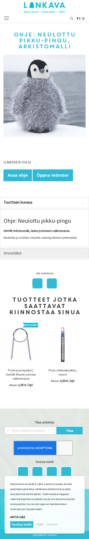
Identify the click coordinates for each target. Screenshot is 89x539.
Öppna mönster (53, 175)
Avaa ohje (18, 175)
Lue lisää (52, 524)
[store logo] (44, 7)
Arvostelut (12, 253)
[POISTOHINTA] (20, 365)
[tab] (44, 202)
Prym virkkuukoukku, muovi (63, 372)
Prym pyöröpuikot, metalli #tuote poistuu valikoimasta (21, 374)
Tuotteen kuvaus (18, 202)
